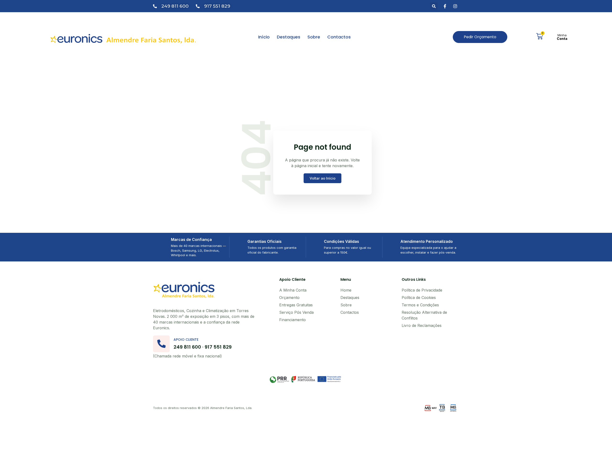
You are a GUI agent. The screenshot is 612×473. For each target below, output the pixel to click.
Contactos (339, 37)
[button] (433, 6)
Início (264, 37)
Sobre (313, 37)
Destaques (288, 37)
